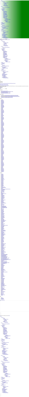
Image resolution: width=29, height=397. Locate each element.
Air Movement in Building (3, 187)
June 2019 (2, 132)
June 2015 (2, 154)
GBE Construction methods (3, 220)
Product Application (5, 328)
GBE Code (2, 218)
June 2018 (2, 138)
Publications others (3, 278)
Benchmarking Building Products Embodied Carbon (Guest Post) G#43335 (11, 95)
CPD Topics (2, 199)
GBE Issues (2, 229)
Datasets (4, 349)
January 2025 (2, 105)
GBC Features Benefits (4, 351)
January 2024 (2, 110)
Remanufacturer (2, 284)
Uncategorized (4, 85)
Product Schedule (5, 329)
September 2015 (2, 153)
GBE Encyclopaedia (3, 223)
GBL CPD (2, 249)
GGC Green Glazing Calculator (4, 257)
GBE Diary (2, 222)
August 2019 (2, 131)
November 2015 (2, 152)
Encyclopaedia (2, 325)
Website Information (3, 294)
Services (2, 287)
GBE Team (2, 246)
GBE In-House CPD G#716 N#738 (4, 84)
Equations (4, 348)
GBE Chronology (2, 217)
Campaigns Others (2, 196)
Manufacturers (6, 334)
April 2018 (2, 139)
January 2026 (2, 101)
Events (1, 203)
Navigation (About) (6, 322)
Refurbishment (2, 283)
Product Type (4, 327)
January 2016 (2, 151)
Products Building (5, 330)
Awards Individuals (3, 189)
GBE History (2, 227)
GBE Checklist (2, 216)
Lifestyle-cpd (2, 267)
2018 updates (2, 183)
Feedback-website (2, 204)
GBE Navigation (2, 235)
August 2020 (2, 125)
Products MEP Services (5, 331)
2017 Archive (2, 180)
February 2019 (2, 134)
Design (3, 326)
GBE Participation (4, 346)
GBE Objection (2, 237)
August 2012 (2, 171)
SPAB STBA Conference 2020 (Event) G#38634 (15, 96)
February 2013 (2, 168)
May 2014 (2, 161)
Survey (1, 290)
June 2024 (2, 108)
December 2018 (2, 135)
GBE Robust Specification (3, 243)
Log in (1, 297)
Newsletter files (2, 271)
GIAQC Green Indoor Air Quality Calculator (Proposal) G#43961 (7, 91)
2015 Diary (2, 177)
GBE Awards (2, 212)
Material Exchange (5, 333)
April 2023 (2, 114)
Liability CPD (2, 266)
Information (2, 264)
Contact (2, 345)
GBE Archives (2, 211)
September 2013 (2, 165)
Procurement (2, 274)
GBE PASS (2, 239)
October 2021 (2, 118)
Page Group (6, 320)
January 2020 (2, 128)
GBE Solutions (2, 245)
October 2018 (2, 136)
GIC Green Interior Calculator (4, 258)
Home (2, 317)
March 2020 (2, 127)
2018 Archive (2, 182)
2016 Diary (2, 179)
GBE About (2, 210)
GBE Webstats (2, 248)
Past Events (2, 273)
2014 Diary (2, 176)
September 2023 (2, 112)
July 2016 (2, 148)
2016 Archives (2, 178)
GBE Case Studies (2, 215)
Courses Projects (2, 198)
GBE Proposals (2, 241)
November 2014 (2, 158)
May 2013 (2, 167)
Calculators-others (3, 353)
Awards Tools (2, 190)
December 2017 (2, 140)
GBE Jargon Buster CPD (3, 230)
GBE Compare (2, 219)
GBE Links (2, 231)
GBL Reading (2, 251)
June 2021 (2, 120)
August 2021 (2, 119)
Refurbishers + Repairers (8, 338)
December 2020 (2, 123)
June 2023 (2, 113)
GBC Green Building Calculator (4, 207)
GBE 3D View (2, 209)
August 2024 (2, 107)
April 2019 (2, 133)
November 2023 (2, 111)
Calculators (2, 194)
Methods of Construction (3, 270)
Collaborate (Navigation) (5, 344)
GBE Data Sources (3, 221)
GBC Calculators (2, 205)
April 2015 (2, 155)
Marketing (2, 268)
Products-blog (2, 275)
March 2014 (2, 162)
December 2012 (2, 169)
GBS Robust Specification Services (4, 256)
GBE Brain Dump (2, 213)
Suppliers (5, 336)
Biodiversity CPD (2, 192)
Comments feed (2, 298)
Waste (1, 293)
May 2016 (2, 149)
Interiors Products (2, 265)
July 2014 (2, 160)
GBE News (2, 236)
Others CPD (2, 272)
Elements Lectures (2, 202)
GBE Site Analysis (3, 244)
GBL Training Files (3, 253)
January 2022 (2, 117)
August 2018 (2, 137)
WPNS (9, 315)
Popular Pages (4, 319)
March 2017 (2, 144)
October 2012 (2, 170)
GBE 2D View (3, 340)
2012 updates (2, 174)
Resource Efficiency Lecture (3, 285)
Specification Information (3, 289)
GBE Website (2, 247)
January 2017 (2, 145)
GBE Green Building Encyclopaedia (4, 225)
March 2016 (2, 150)
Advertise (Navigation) (4, 343)
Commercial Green (3, 197)
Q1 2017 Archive (2, 279)
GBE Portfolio (3, 339)
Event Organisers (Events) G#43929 (4, 92)
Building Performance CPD (3, 193)
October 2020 (2, 124)
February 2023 (2, 115)
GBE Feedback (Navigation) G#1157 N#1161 (8, 97)
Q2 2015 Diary (2, 280)
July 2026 (2, 99)
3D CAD (2, 186)
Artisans (2, 188)
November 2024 (2, 106)
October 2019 (2, 130)
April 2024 (2, 109)
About (2, 324)
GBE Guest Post (2, 226)
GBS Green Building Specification (4, 254)
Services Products (2, 288)
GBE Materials (2, 232)
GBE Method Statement (3, 234)
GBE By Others (2, 214)
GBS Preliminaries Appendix (3, 255)
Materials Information (3, 269)
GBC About (3, 350)
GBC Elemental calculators (3, 206)
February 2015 (2, 156)
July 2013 (2, 166)
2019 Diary (2, 184)
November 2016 (2, 146)
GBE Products (2, 240)
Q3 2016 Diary (2, 282)
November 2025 (2, 102)
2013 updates (2, 175)
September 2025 (2, 103)
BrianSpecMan (2, 85)
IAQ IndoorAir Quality (3, 263)
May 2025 (2, 104)
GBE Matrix (2, 233)
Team (2, 323)
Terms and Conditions (3, 291)
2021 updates (2, 185)
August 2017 (2, 142)
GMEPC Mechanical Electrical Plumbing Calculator (5, 259)
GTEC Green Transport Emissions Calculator (5, 262)
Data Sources (2, 200)
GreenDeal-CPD (2, 260)
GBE (1, 208)
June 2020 (2, 126)
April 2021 (2, 121)
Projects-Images (2, 276)
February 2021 (2, 122)
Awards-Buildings (2, 191)
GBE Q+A (2, 242)
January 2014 (2, 163)
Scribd (1, 286)
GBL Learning (2, 250)
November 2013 (2, 164)
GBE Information (2, 228)
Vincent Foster (2, 97)
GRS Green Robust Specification (4, 261)
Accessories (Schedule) (5, 332)
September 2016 (2, 147)
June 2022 (2, 116)
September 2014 (2, 159)
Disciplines (2, 201)
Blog (2, 341)
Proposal (2, 277)
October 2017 (2, 141)
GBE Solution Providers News (6, 342)
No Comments (7, 85)
